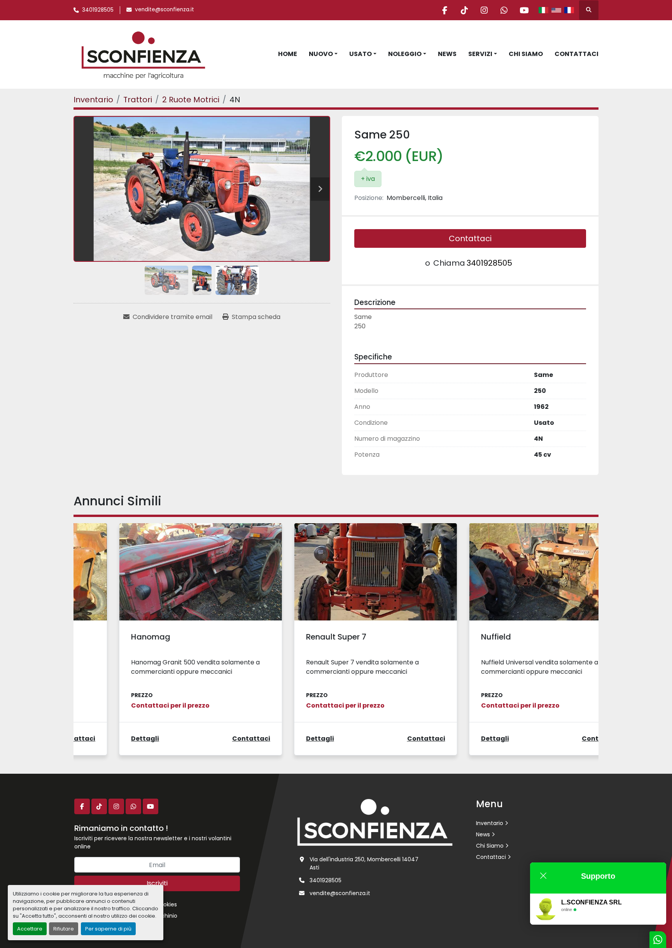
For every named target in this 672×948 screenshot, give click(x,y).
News (447, 53)
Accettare (29, 928)
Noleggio (405, 53)
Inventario (489, 823)
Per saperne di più (108, 928)
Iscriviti (157, 883)
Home (287, 53)
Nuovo (321, 53)
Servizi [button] (480, 53)
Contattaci (576, 53)
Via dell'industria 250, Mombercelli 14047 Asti (364, 863)
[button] (323, 54)
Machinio (165, 916)
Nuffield (455, 636)
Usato (360, 53)
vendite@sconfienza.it (164, 9)
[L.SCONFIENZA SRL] (375, 822)
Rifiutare (63, 928)
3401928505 (98, 10)
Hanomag (110, 636)
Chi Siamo (526, 53)
